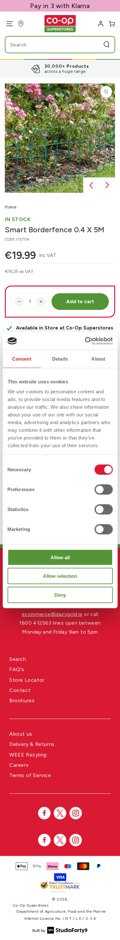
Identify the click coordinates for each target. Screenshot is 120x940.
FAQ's (16, 669)
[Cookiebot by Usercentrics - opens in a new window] (85, 341)
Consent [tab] (21, 358)
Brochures (22, 700)
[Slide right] (107, 185)
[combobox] (47, 45)
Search (17, 659)
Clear (94, 44)
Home (10, 207)
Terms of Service (30, 775)
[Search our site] (106, 44)
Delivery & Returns (32, 744)
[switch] (103, 489)
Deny (60, 594)
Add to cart (80, 301)
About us (20, 734)
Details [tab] (60, 358)
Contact (19, 690)
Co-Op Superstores (30, 905)
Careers (18, 765)
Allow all (60, 557)
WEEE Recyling (28, 755)
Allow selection (60, 576)
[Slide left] (91, 185)
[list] (60, 69)
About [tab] (98, 358)
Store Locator (26, 680)
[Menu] (7, 23)
